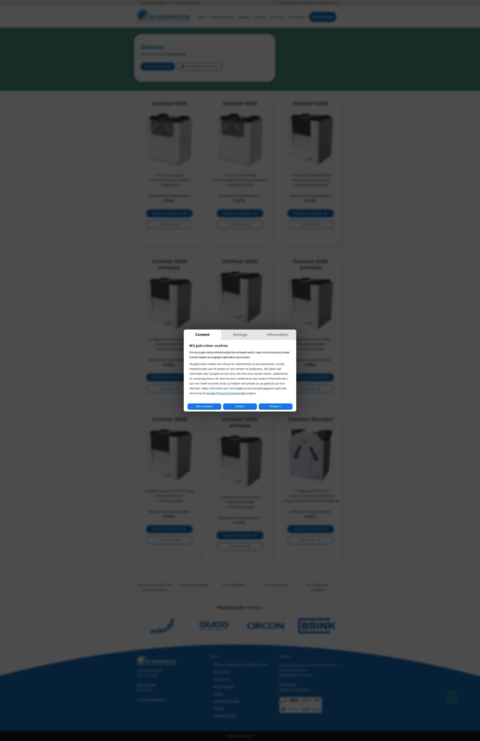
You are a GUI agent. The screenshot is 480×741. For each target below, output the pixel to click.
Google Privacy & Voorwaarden (226, 393)
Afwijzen (240, 406)
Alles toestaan (204, 406)
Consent (202, 334)
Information (277, 334)
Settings (240, 334)
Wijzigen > (276, 406)
